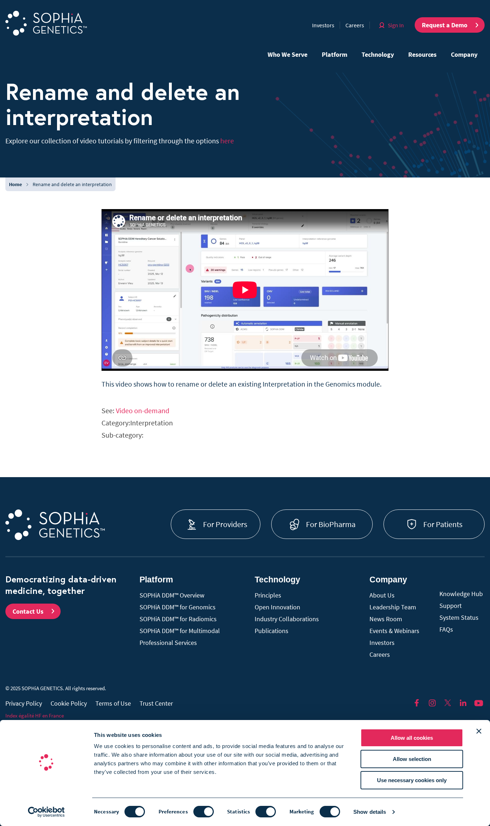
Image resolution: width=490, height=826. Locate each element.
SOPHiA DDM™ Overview (172, 595)
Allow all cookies (412, 738)
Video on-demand (142, 410)
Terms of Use (113, 703)
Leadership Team (392, 607)
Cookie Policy (69, 703)
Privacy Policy (23, 703)
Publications (271, 631)
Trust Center (156, 703)
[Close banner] (478, 731)
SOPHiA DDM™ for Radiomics (178, 619)
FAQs (446, 629)
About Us (382, 595)
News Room (385, 619)
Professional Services (168, 642)
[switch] (203, 811)
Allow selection (412, 759)
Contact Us (28, 611)
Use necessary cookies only (412, 780)
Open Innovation (277, 607)
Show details (369, 812)
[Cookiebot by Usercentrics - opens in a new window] (46, 812)
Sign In (396, 25)
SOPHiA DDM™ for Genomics (178, 607)
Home (15, 184)
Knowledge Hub (461, 594)
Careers (354, 25)
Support (450, 605)
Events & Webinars (394, 631)
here (227, 140)
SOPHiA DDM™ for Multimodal (180, 631)
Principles (268, 595)
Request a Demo (444, 25)
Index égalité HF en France (34, 715)
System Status (459, 617)
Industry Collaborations (287, 619)
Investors (323, 25)
